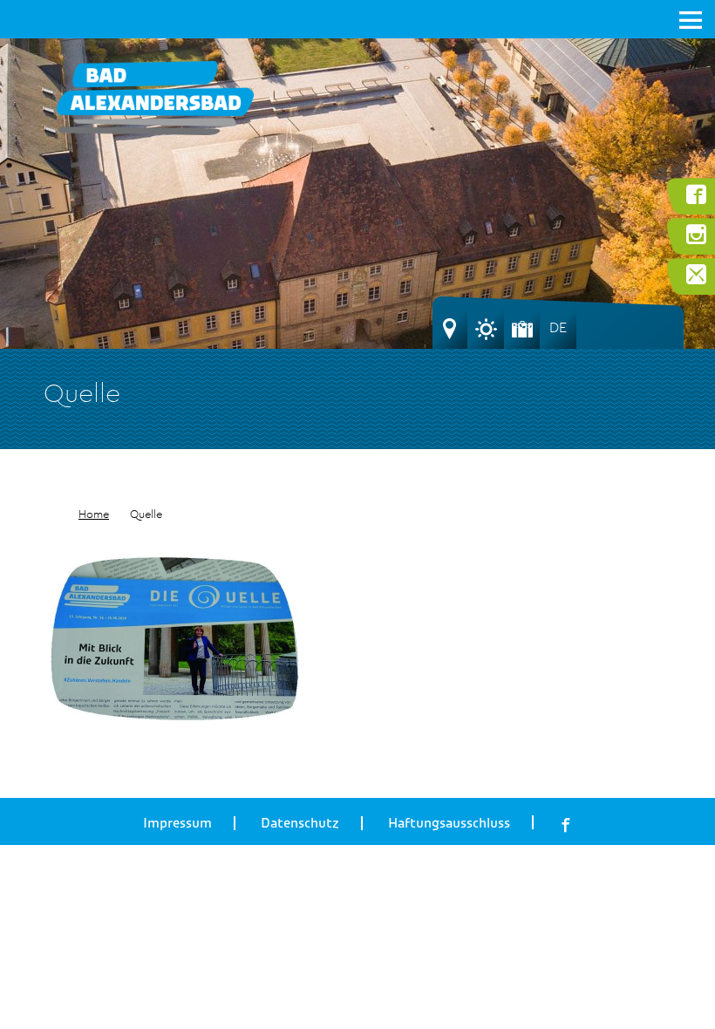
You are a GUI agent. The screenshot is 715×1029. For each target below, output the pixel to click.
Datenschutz (300, 823)
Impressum (177, 823)
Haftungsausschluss (449, 823)
